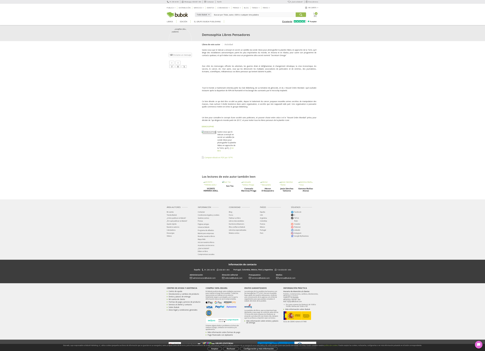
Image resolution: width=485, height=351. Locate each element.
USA (261, 215)
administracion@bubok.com (204, 278)
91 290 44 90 (174, 2)
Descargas (170, 233)
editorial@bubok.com (233, 278)
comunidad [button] (222, 8)
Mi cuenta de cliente (177, 299)
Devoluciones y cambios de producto (184, 294)
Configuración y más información (259, 348)
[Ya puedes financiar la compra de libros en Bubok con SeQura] (223, 320)
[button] (311, 7)
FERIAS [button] (265, 8)
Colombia (263, 221)
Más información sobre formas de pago (224, 332)
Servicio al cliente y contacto (180, 304)
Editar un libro (203, 251)
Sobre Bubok (174, 307)
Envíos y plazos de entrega (179, 296)
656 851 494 (224, 270)
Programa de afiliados (206, 230)
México (262, 227)
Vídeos (169, 236)
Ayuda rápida (171, 224)
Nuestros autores (173, 227)
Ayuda (219, 2)
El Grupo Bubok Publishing (207, 21)
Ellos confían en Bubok (237, 227)
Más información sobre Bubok (297, 309)
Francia (262, 224)
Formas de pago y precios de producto (184, 302)
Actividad (229, 44)
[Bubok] (177, 14)
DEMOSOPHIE (208, 126)
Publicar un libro (235, 218)
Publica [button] (170, 8)
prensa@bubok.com (287, 278)
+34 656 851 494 (284, 270)
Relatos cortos (234, 233)
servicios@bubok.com (261, 278)
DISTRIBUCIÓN (185, 8)
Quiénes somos (203, 218)
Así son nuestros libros (206, 242)
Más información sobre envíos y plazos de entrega (262, 322)
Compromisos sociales (206, 254)
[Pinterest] (177, 66)
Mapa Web (201, 239)
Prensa (200, 221)
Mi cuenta (170, 212)
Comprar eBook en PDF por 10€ (218, 157)
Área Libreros (313, 2)
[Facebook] (171, 66)
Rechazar (231, 348)
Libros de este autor (211, 44)
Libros (170, 21)
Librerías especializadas (237, 230)
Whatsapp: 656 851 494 (192, 2)
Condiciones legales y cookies (208, 215)
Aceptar (214, 348)
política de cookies (331, 345)
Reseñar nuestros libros (206, 236)
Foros (231, 215)
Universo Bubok (203, 227)
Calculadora (171, 230)
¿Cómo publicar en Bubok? (176, 218)
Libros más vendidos (236, 221)
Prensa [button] (236, 8)
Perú (261, 233)
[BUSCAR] (301, 14)
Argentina (263, 218)
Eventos (210, 8)
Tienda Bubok (172, 215)
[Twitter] (184, 66)
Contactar (210, 2)
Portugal (263, 230)
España (262, 212)
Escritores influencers (236, 224)
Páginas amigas (203, 224)
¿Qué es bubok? (203, 248)
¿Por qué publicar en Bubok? (177, 221)
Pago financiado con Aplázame (220, 335)
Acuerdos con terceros (206, 245)
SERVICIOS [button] (198, 8)
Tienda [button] (255, 8)
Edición (183, 21)
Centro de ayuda (175, 291)
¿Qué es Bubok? (297, 2)
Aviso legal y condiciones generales (183, 310)
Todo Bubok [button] (202, 14)
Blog (246, 8)
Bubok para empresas (206, 233)
